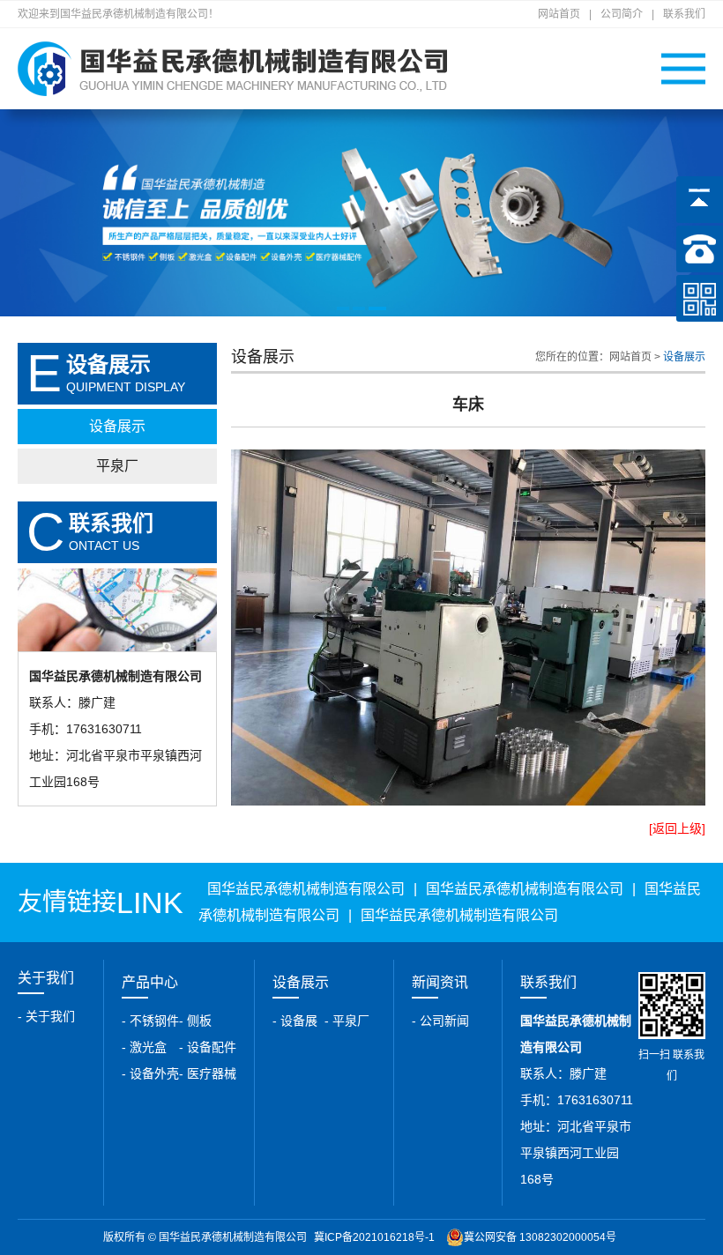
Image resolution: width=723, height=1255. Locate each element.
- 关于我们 (46, 1016)
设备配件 (211, 1047)
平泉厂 (117, 465)
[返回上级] (677, 828)
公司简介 (621, 14)
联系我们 (684, 14)
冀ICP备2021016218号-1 (374, 1237)
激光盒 (148, 1047)
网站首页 (559, 14)
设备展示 (117, 426)
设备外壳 (154, 1073)
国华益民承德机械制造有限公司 (306, 888)
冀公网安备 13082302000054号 (540, 1237)
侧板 (199, 1021)
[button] (343, 308)
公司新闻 (444, 1021)
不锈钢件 (154, 1021)
